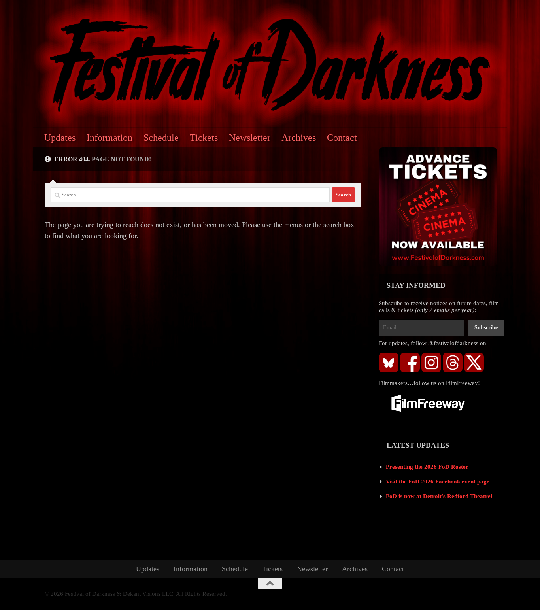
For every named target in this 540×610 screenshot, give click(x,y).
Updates (60, 137)
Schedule (161, 137)
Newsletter (249, 137)
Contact (342, 137)
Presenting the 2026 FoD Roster (427, 467)
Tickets (204, 137)
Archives (298, 137)
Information (109, 137)
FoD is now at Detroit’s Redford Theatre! (439, 496)
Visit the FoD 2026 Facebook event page (437, 481)
